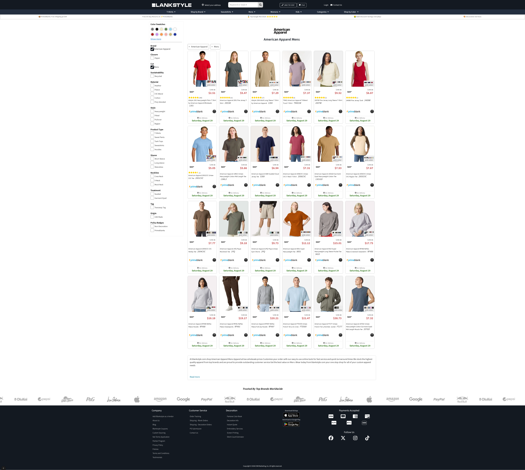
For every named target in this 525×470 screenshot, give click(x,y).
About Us (156, 420)
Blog (154, 424)
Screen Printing (232, 433)
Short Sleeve (160, 159)
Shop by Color (350, 12)
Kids (297, 12)
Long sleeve (159, 163)
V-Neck (157, 180)
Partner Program (159, 441)
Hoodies (158, 149)
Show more (156, 39)
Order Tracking (195, 416)
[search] (260, 5)
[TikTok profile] (367, 439)
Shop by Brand (197, 12)
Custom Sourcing (159, 433)
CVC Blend (159, 94)
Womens (274, 12)
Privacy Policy (158, 445)
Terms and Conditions (161, 453)
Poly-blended (160, 102)
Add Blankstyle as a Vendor (163, 416)
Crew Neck (159, 176)
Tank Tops (159, 141)
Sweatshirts (226, 12)
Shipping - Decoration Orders (201, 424)
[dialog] (3, 468)
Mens (251, 12)
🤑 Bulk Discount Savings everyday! (367, 16)
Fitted (157, 115)
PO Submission (195, 428)
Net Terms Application (161, 437)
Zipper (157, 58)
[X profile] (343, 439)
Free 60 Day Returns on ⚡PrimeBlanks (157, 16)
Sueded (158, 194)
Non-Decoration (161, 226)
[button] (288, 5)
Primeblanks (160, 230)
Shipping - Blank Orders (199, 420)
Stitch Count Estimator (235, 437)
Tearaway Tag (160, 207)
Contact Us (337, 5)
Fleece (157, 89)
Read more (195, 376)
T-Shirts (170, 12)
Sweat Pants (159, 137)
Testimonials (157, 457)
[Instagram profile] (355, 439)
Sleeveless (159, 167)
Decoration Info (232, 420)
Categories (321, 12)
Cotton (157, 98)
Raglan (157, 123)
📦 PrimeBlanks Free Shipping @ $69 (52, 16)
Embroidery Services (235, 428)
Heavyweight (160, 111)
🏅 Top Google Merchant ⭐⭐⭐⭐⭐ (262, 16)
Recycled (158, 76)
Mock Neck (159, 184)
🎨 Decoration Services (472, 16)
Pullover (158, 119)
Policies (155, 449)
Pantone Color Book (234, 416)
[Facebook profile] (331, 439)
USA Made (159, 217)
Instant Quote (232, 424)
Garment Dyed (161, 198)
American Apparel (162, 49)
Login (326, 5)
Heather (158, 85)
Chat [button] (303, 5)
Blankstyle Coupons (160, 428)
